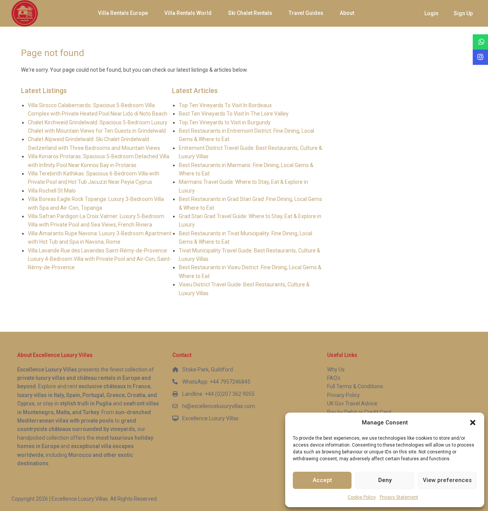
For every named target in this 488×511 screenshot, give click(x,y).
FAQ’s (333, 378)
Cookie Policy (362, 497)
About (347, 13)
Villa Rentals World (188, 13)
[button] (473, 422)
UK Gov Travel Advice (352, 403)
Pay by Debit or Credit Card (359, 412)
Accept (322, 480)
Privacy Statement (399, 497)
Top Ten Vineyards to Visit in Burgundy (225, 122)
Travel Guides (306, 13)
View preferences (447, 480)
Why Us (336, 369)
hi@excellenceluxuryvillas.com (218, 406)
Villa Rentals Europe (123, 13)
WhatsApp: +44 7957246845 (216, 382)
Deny (385, 480)
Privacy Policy (343, 395)
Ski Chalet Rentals (250, 13)
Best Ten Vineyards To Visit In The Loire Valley (234, 114)
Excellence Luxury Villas (210, 418)
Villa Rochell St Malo (52, 191)
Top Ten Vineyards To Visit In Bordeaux (225, 105)
